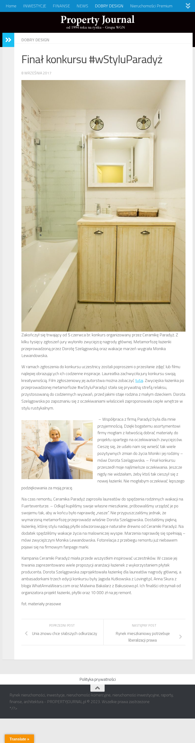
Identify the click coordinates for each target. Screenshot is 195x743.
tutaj (139, 380)
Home (11, 6)
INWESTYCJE (34, 6)
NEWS (82, 6)
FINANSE (61, 6)
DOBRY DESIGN (109, 6)
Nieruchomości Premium (151, 6)
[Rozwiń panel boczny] (8, 40)
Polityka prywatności (97, 679)
